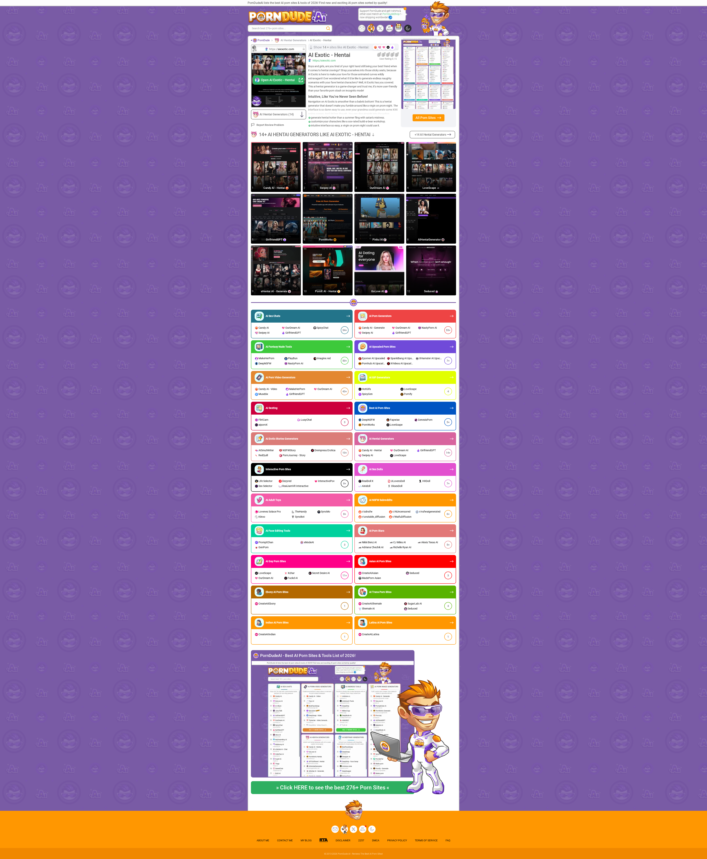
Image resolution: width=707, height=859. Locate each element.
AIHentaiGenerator (430, 239)
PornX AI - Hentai (326, 291)
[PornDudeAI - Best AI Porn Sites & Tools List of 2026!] (332, 719)
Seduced (429, 291)
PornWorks (326, 239)
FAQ (448, 840)
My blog (389, 28)
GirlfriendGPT (274, 239)
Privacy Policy (397, 840)
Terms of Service (426, 840)
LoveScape (430, 188)
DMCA (375, 840)
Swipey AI (326, 188)
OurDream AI (378, 188)
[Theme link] (407, 28)
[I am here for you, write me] (361, 28)
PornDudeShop (391, 14)
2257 (361, 840)
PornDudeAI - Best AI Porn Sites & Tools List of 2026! (308, 655)
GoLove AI (378, 291)
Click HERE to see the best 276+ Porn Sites (332, 787)
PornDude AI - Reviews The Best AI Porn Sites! (360, 854)
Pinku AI (378, 239)
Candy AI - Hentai (274, 188)
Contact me (285, 840)
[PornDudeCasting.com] (371, 28)
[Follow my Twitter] (380, 28)
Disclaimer (343, 840)
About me (263, 840)
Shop (398, 29)
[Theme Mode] (372, 829)
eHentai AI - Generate (274, 291)
